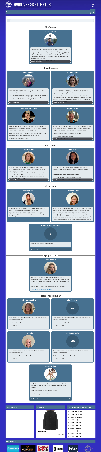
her (29, 138)
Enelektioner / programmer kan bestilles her (21, 104)
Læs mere (61, 434)
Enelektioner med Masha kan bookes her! (42, 289)
